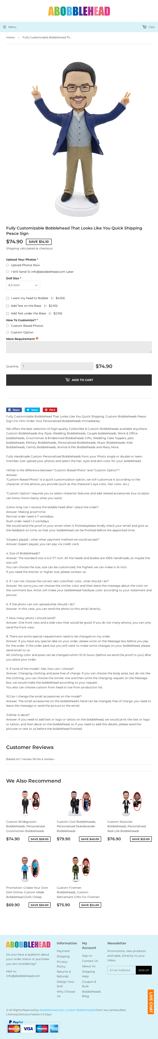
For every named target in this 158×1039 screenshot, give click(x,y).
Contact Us (90, 961)
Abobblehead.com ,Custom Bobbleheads (67, 1010)
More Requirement (20, 339)
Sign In (87, 956)
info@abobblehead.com (23, 976)
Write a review (43, 759)
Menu (12, 27)
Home (10, 37)
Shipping (12, 248)
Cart (151, 27)
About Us (88, 966)
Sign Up (143, 970)
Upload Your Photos (21, 259)
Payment (63, 951)
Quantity (12, 366)
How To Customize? (21, 320)
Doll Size (12, 278)
